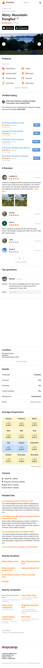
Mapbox (5, 632)
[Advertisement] (21, 322)
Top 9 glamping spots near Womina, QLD (17, 501)
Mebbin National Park (10, 561)
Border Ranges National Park (11, 576)
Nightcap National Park (30, 568)
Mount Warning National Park (31, 562)
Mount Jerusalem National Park (8, 569)
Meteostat (38, 466)
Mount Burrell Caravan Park (10, 596)
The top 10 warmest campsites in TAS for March (20, 547)
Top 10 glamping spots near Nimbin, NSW (18, 531)
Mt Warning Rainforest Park (30, 606)
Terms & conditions (8, 658)
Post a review (21, 262)
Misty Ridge (26, 617)
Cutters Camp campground (7, 606)
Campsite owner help (9, 653)
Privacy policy (7, 657)
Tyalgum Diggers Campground (8, 618)
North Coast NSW (11, 11)
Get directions (21, 361)
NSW (3, 11)
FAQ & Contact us (8, 655)
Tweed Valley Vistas (29, 595)
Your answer (13, 292)
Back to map (7, 8)
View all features (21, 88)
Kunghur (5, 581)
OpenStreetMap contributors (16, 632)
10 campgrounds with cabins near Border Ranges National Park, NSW (21, 517)
